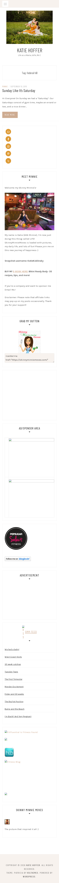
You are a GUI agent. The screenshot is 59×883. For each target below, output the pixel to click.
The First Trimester (13, 679)
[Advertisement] (30, 394)
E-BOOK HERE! (20, 271)
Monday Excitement (14, 687)
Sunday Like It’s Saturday (18, 90)
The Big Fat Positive (14, 701)
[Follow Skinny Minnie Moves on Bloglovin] (18, 558)
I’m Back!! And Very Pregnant (18, 716)
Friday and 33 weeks (14, 694)
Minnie (5, 86)
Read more (10, 115)
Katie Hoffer (29, 50)
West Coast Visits (13, 657)
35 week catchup (13, 664)
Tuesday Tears (11, 672)
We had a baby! (12, 649)
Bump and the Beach (14, 709)
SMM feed (31, 632)
